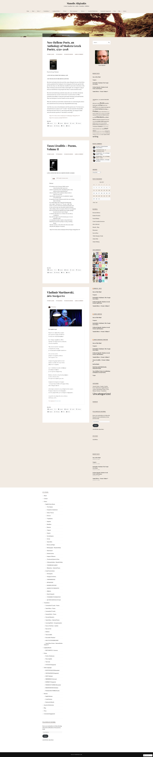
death (94, 107)
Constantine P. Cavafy (50, 611)
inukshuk (94, 114)
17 (99, 193)
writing (95, 136)
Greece (94, 389)
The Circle (47, 661)
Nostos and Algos (51, 544)
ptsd (105, 124)
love (105, 117)
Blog (119, 11)
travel (106, 132)
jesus (93, 117)
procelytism (101, 124)
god (98, 111)
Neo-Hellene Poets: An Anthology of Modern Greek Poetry (101, 372)
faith (109, 107)
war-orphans (104, 134)
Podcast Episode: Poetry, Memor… (102, 147)
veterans (94, 134)
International (99, 389)
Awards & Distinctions (93, 11)
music (94, 121)
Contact (124, 11)
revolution (95, 126)
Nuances (49, 527)
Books (102, 103)
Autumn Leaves (50, 553)
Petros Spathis (48, 659)
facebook (95, 401)
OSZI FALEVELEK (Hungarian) (52, 673)
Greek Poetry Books (50, 571)
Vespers (94, 80)
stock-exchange (102, 131)
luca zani (98, 146)
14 (109, 190)
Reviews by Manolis (49, 702)
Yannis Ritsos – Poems (50, 608)
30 (96, 198)
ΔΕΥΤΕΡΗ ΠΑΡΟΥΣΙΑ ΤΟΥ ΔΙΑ (54, 600)
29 (93, 198)
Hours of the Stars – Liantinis (51, 625)
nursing (96, 121)
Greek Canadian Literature (99, 221)
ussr (109, 132)
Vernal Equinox (50, 536)
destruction (98, 107)
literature (100, 117)
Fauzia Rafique (96, 218)
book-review (97, 103)
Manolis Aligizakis (76, 3)
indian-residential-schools (103, 113)
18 (101, 193)
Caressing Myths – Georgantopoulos (53, 623)
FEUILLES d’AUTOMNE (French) (52, 690)
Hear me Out (48, 628)
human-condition (96, 113)
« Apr (94, 202)
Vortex (48, 539)
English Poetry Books (50, 504)
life (95, 117)
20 (106, 193)
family (96, 109)
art (98, 99)
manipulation (98, 119)
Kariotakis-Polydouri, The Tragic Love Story (100, 83)
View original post (51, 400)
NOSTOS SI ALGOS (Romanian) (52, 670)
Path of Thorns (50, 512)
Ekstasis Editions (96, 212)
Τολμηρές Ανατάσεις (51, 576)
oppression (106, 121)
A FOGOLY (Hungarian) (50, 664)
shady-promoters (96, 128)
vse (100, 134)
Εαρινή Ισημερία (50, 594)
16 (96, 193)
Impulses (49, 521)
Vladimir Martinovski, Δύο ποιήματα (60, 294)
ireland (103, 115)
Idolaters (47, 631)
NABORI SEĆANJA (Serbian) (51, 687)
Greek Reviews (48, 699)
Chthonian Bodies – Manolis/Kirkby (55, 562)
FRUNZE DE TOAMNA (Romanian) (53, 685)
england (102, 107)
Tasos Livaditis (48, 634)
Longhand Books (56, 11)
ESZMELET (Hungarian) (50, 682)
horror (108, 111)
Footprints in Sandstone (52, 509)
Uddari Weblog (96, 241)
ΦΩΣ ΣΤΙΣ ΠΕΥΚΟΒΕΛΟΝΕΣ (51, 640)
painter (94, 123)
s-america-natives (105, 126)
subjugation (107, 131)
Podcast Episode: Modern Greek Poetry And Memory (100, 87)
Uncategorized (69, 54)
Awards (94, 386)
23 (96, 196)
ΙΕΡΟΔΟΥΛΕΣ (50, 582)
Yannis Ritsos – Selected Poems (52, 620)
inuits (108, 113)
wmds (108, 134)
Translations (46, 11)
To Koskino (53, 307)
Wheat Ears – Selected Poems (53, 568)
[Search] (109, 42)
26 (104, 196)
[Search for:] (102, 42)
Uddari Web (95, 238)
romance (100, 126)
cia (103, 105)
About (33, 11)
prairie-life (95, 124)
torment (97, 132)
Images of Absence (51, 556)
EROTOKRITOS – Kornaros (51, 650)
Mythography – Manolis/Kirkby (54, 547)
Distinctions (98, 387)
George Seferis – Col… (100, 153)
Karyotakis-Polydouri (50, 637)
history (105, 111)
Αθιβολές (49, 591)
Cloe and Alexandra (49, 617)
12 (104, 190)
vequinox (59, 54)
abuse (96, 99)
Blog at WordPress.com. (76, 754)
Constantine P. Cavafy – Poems (52, 605)
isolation (107, 114)
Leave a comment (79, 54)
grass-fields (102, 111)
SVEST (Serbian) (49, 676)
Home (28, 11)
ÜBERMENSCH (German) (51, 679)
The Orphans (50, 507)
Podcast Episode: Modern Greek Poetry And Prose (101, 302)
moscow (107, 119)
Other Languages (73, 11)
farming (105, 109)
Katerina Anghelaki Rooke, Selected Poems (100, 367)
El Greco (49, 515)
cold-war (105, 105)
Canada (101, 386)
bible (93, 103)
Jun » (97, 202)
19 (104, 193)
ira (97, 115)
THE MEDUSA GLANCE (52, 565)
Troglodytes (50, 518)
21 (109, 193)
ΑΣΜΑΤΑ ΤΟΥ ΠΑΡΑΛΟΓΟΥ (53, 588)
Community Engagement (105, 11)
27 (106, 196)
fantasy (100, 109)
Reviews (82, 11)
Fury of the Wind (96, 77)
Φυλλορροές (50, 573)
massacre (103, 119)
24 (99, 196)
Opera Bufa (49, 541)
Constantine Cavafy (100, 151)
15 (93, 193)
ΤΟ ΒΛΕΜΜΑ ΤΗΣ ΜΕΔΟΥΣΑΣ (54, 597)
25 (101, 196)
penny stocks (98, 123)
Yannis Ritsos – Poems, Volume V (100, 91)
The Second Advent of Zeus (53, 559)
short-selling (102, 128)
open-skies (101, 121)
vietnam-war (98, 134)
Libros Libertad (96, 224)
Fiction (64, 11)
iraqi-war (100, 115)
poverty (105, 123)
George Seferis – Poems (50, 614)
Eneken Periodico (96, 215)
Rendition (49, 524)
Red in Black (96, 364)
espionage (106, 107)
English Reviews (105, 387)
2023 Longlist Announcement (62, 178)
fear (108, 109)
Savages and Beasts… (100, 159)
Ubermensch (50, 550)
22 (93, 196)
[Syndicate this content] (93, 288)
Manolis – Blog (96, 227)
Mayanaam (95, 230)
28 (109, 196)
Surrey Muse (95, 233)
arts (100, 99)
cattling (100, 105)
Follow (95, 425)
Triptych (49, 530)
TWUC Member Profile (98, 236)
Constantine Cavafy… (100, 149)
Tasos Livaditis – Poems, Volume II (62, 147)
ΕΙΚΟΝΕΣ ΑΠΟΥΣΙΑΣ (51, 585)
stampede (98, 131)
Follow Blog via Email (99, 411)
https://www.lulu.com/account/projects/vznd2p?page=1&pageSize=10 (64, 115)
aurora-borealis (105, 99)
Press (115, 11)
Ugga (94, 375)
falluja (94, 109)
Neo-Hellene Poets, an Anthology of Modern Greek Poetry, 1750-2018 (64, 46)
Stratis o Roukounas (49, 656)
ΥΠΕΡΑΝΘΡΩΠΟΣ (51, 579)
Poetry (38, 11)
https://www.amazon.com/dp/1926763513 (58, 117)
